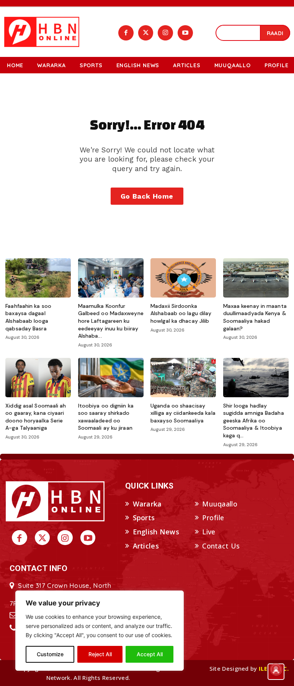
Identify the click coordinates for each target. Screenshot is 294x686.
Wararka (147, 503)
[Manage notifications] (276, 669)
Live (208, 531)
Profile (213, 517)
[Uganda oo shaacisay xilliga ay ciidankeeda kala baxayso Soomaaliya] (183, 377)
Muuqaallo (219, 503)
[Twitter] (146, 33)
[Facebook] (126, 33)
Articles (146, 545)
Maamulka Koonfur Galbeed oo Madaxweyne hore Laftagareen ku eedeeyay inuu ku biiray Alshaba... (111, 321)
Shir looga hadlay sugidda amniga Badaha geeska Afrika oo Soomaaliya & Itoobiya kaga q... (253, 420)
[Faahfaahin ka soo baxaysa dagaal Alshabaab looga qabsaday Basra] (38, 278)
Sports (144, 517)
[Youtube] (185, 33)
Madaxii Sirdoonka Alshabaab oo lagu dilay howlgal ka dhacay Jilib (180, 313)
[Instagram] (165, 33)
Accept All (150, 654)
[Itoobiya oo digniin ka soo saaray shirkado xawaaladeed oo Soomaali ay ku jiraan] (111, 377)
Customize (50, 654)
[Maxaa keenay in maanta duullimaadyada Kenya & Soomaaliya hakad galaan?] (256, 278)
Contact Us (221, 545)
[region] (99, 631)
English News (156, 531)
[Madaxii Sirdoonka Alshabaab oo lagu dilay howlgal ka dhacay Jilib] (183, 278)
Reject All (100, 654)
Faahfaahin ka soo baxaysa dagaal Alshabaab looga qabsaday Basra (28, 317)
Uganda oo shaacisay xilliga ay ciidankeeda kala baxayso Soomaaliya (183, 413)
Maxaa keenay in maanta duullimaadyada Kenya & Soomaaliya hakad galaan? (255, 317)
